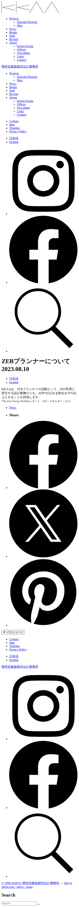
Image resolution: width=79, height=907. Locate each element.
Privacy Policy (18, 131)
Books (13, 32)
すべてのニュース (13, 632)
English (13, 142)
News (12, 29)
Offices (21, 49)
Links (20, 56)
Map (19, 25)
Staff (12, 35)
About (13, 42)
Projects (14, 18)
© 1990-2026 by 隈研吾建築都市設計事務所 (30, 883)
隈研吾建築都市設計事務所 (20, 66)
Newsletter (23, 53)
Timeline (14, 128)
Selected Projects (27, 22)
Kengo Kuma (25, 46)
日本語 (13, 138)
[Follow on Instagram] (43, 213)
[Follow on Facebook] (43, 282)
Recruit (13, 39)
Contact (21, 59)
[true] (38, 904)
